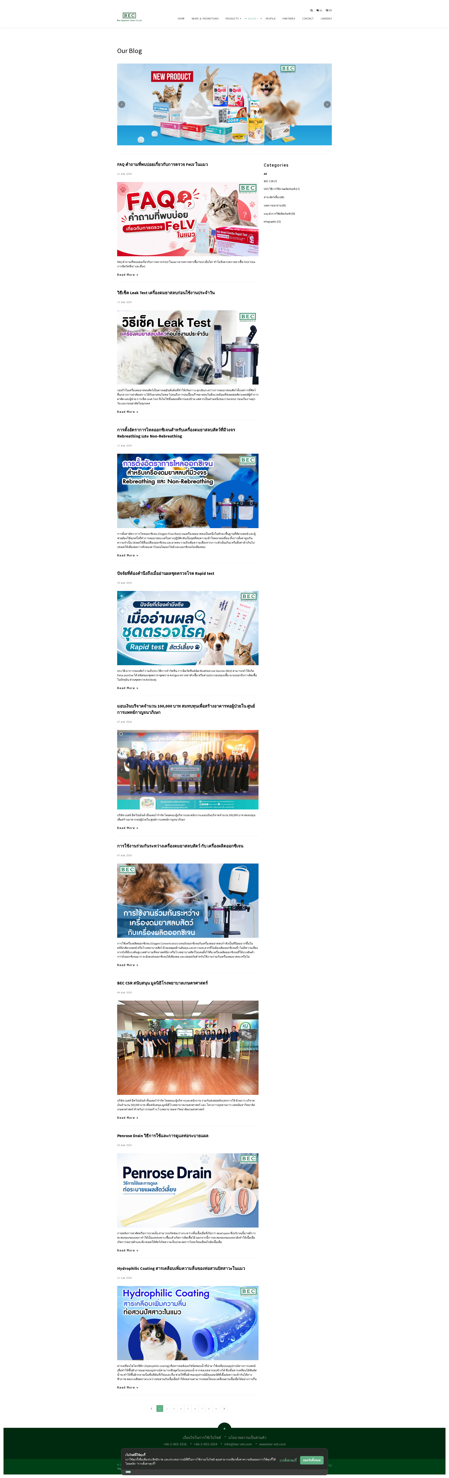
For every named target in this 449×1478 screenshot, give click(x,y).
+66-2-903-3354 (205, 1444)
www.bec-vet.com (272, 1444)
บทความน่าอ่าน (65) (275, 205)
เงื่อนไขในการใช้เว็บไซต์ (202, 1437)
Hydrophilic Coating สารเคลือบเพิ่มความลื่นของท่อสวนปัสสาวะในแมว (181, 1268)
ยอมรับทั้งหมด (312, 1460)
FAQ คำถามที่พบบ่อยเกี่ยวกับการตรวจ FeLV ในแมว (162, 164)
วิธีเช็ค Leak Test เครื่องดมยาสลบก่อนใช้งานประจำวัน (166, 292)
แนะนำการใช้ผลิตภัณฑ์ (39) (279, 213)
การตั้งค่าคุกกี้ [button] (288, 1460)
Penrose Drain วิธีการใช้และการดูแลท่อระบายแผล (163, 1135)
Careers (326, 18)
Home (181, 18)
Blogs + (253, 18)
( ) (320, 10)
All (265, 174)
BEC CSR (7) (270, 181)
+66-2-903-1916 (175, 1444)
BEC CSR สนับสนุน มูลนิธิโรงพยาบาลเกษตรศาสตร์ (162, 983)
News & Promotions (205, 18)
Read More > (128, 274)
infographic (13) (272, 221)
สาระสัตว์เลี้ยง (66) (274, 197)
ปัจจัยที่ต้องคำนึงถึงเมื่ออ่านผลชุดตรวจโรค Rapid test (165, 573)
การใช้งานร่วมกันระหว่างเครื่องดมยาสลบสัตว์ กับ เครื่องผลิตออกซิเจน (180, 846)
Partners (289, 18)
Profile (271, 18)
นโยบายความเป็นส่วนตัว (247, 1437)
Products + (233, 18)
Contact (308, 18)
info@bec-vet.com (238, 1444)
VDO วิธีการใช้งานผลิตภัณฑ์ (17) (282, 189)
